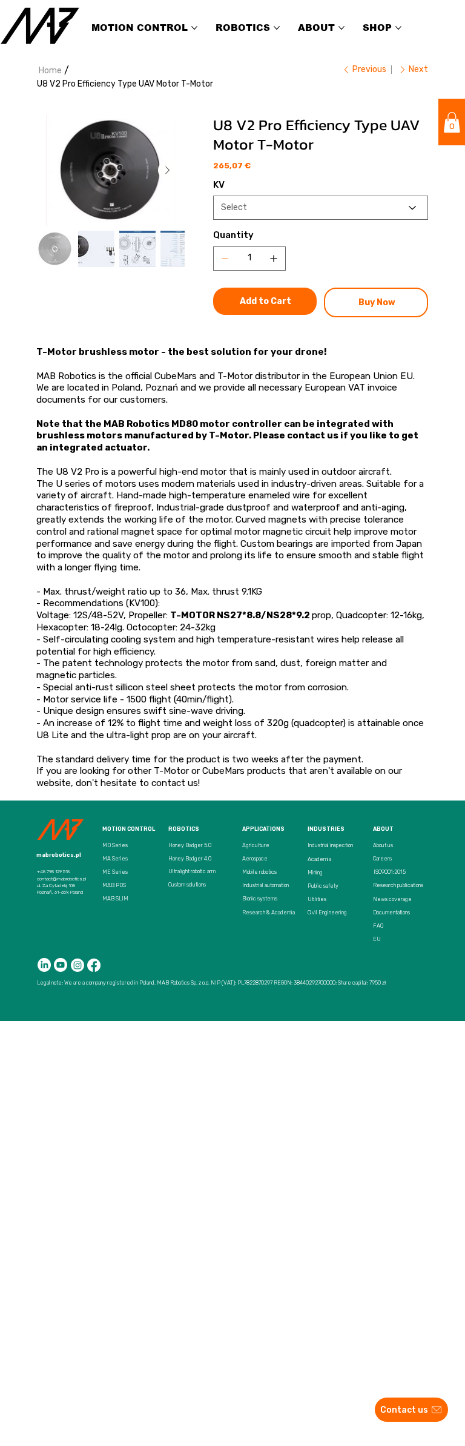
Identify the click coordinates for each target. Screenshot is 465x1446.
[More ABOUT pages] (341, 28)
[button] (452, 122)
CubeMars (223, 770)
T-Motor (171, 770)
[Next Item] (167, 170)
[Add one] (274, 258)
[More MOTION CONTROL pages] (194, 28)
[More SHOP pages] (398, 28)
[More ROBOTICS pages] (277, 28)
